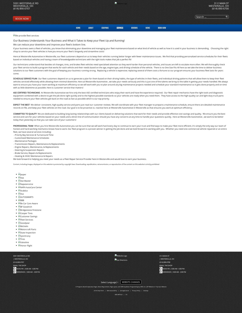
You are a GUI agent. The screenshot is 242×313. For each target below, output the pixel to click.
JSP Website (150, 287)
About (90, 28)
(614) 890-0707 (21, 8)
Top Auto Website (161, 287)
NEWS (148, 28)
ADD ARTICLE (119, 294)
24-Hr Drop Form (99, 290)
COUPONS (105, 28)
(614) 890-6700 (220, 8)
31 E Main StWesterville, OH (219, 5)
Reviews (134, 28)
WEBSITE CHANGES (131, 282)
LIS (126, 294)
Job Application (124, 290)
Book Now (22, 18)
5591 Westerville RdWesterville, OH (25, 5)
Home (78, 28)
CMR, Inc (142, 287)
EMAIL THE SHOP (19, 265)
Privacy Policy (136, 290)
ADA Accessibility (112, 290)
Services (120, 28)
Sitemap (145, 290)
